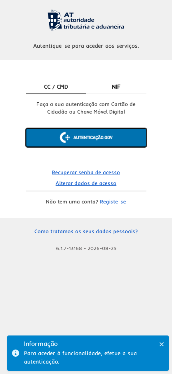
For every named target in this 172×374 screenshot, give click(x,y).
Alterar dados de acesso (86, 183)
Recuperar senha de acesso (86, 172)
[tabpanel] (86, 130)
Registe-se (113, 201)
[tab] (56, 87)
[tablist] (86, 87)
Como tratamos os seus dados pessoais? (86, 231)
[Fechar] (161, 344)
